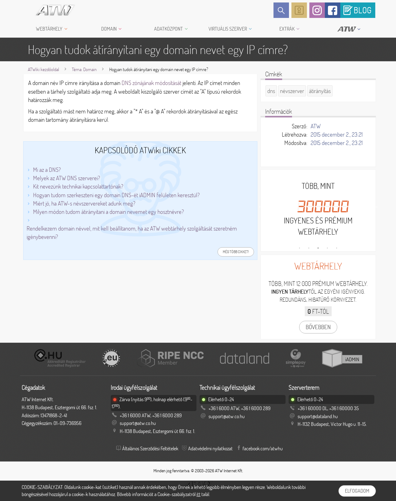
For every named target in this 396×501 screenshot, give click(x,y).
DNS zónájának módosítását (151, 83)
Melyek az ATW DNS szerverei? (66, 178)
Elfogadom (357, 491)
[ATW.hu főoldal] (49, 10)
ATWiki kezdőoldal (43, 69)
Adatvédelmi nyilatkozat (210, 448)
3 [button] (318, 248)
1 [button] (299, 248)
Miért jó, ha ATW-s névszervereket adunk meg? (84, 203)
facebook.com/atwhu (263, 448)
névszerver (292, 91)
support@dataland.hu (318, 416)
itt (198, 494)
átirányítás (320, 91)
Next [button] (375, 206)
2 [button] (309, 248)
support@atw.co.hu (138, 423)
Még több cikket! (236, 251)
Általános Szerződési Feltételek (150, 448)
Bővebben (318, 327)
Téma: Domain (84, 69)
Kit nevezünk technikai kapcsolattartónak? (78, 186)
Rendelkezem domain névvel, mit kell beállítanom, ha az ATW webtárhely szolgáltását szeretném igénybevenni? (132, 232)
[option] (318, 208)
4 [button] (327, 248)
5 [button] (337, 248)
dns (271, 91)
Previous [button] (261, 206)
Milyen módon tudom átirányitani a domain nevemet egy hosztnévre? (108, 211)
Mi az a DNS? (47, 169)
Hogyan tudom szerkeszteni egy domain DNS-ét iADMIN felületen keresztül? (116, 195)
